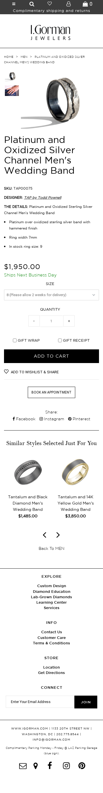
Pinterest (81, 419)
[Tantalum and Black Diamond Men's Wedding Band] (28, 487)
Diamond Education (51, 591)
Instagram (53, 419)
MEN (24, 56)
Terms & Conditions (51, 643)
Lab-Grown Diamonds (51, 597)
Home (8, 56)
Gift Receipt (76, 340)
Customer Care (51, 638)
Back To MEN (51, 548)
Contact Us (51, 632)
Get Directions (51, 673)
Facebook (25, 419)
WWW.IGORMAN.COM (29, 728)
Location (51, 667)
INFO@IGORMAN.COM (51, 739)
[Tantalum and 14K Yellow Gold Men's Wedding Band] (76, 487)
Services (52, 608)
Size (50, 284)
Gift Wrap (29, 340)
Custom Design (51, 586)
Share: (51, 412)
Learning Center (51, 602)
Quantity (50, 309)
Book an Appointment (51, 392)
